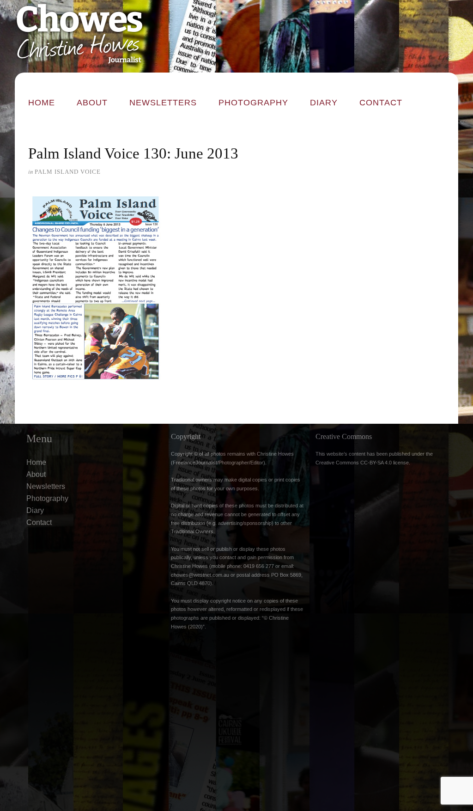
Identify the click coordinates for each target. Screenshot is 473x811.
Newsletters (163, 102)
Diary (324, 102)
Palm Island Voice (68, 171)
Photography (253, 102)
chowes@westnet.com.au (200, 575)
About (92, 102)
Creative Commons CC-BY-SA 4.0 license (362, 462)
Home (41, 102)
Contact (380, 102)
